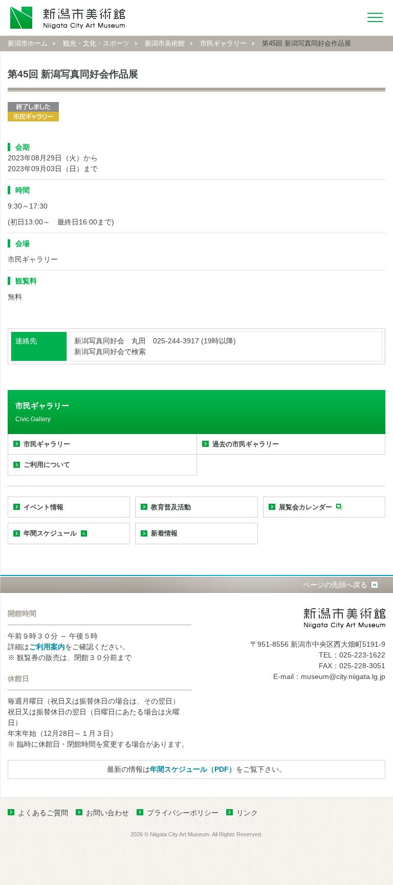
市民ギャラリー (223, 43)
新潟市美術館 (165, 43)
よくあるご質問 (43, 813)
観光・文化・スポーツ (96, 43)
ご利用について (47, 464)
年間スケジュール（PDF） (193, 769)
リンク (247, 813)
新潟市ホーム (28, 43)
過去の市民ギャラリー (245, 444)
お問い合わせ (107, 813)
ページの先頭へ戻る (335, 585)
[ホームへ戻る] (67, 17)
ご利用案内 (47, 647)
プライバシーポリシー (183, 813)
